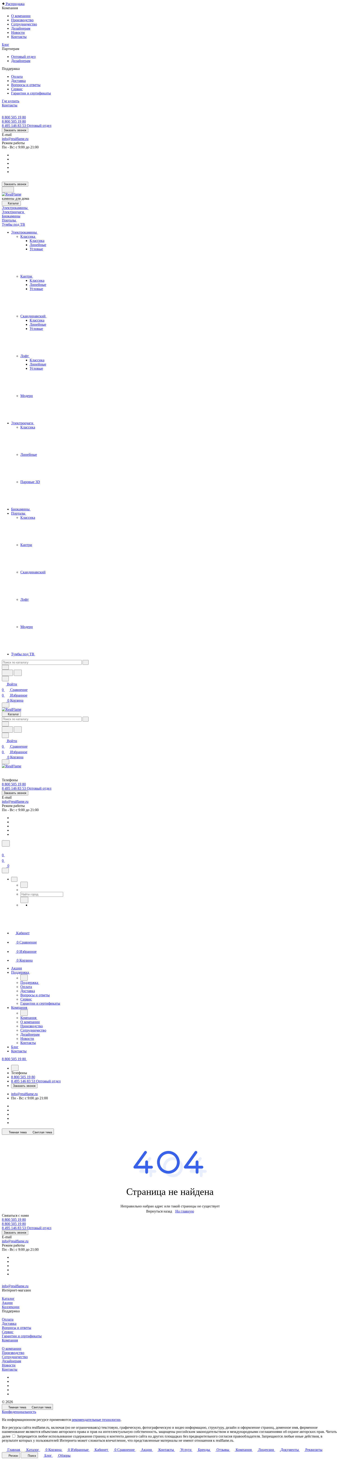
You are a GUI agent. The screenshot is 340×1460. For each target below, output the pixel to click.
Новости (8, 1365)
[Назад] (24, 885)
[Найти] (18, 673)
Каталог (8, 1299)
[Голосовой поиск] (7, 673)
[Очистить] (86, 662)
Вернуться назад (159, 1211)
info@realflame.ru (15, 139)
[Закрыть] (5, 870)
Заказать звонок (15, 130)
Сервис (7, 1332)
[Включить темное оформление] (8, 189)
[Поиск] (6, 843)
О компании (11, 1349)
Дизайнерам (11, 1361)
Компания (10, 1340)
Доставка (9, 1324)
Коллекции (10, 1307)
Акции (7, 1303)
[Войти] (4, 849)
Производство (13, 1353)
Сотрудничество (15, 1357)
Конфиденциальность (19, 1412)
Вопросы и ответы (16, 1328)
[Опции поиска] (5, 667)
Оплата (7, 1319)
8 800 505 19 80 (14, 117)
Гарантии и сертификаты (22, 1336)
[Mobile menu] (5, 761)
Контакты (9, 1369)
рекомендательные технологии (96, 1420)
